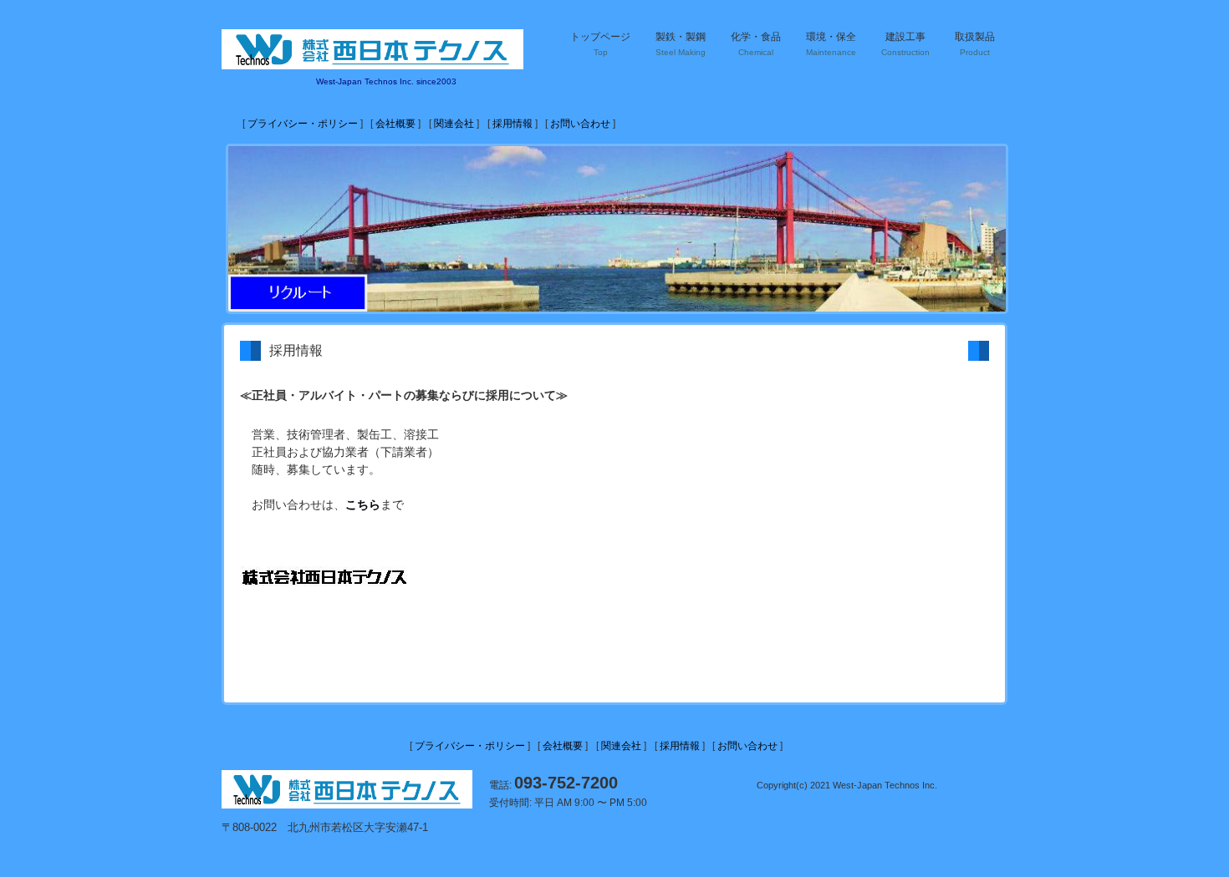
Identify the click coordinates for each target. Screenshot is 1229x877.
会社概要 (395, 123)
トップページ (600, 44)
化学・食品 (756, 44)
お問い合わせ (580, 123)
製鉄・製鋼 (680, 44)
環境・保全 (831, 44)
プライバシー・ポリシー (302, 123)
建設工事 (905, 44)
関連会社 (454, 123)
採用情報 (512, 123)
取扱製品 (975, 44)
